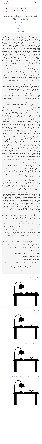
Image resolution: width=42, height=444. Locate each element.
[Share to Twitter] (24, 31)
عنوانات (22, 8)
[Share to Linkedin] (17, 31)
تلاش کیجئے (8, 8)
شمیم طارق (18, 23)
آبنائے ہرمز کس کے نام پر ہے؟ (32, 277)
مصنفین (27, 8)
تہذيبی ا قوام (36, 310)
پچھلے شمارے (16, 11)
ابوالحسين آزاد (33, 279)
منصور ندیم (33, 345)
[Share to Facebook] (23, 31)
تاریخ (19, 25)
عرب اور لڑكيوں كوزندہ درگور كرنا (32, 343)
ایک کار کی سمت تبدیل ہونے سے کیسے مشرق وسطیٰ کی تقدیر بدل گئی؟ (24, 376)
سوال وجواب (8, 11)
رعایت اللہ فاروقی (32, 312)
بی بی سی (34, 378)
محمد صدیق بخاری (7, 4)
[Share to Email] (19, 31)
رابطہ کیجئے (15, 8)
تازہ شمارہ (24, 11)
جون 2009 (19, 28)
